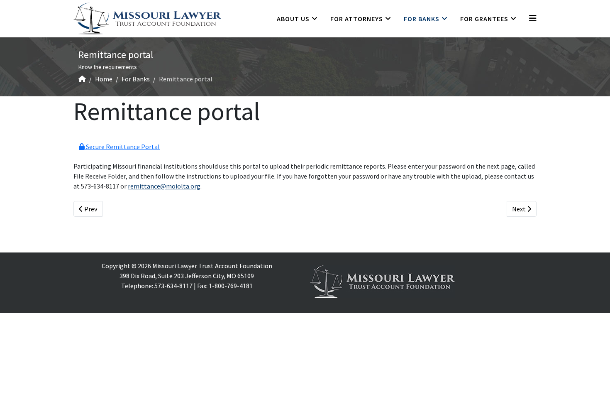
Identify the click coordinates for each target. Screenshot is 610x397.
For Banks (421, 19)
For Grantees (484, 19)
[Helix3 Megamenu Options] (533, 18)
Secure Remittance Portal (122, 146)
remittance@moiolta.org (164, 186)
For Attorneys (356, 19)
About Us (293, 19)
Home (103, 79)
